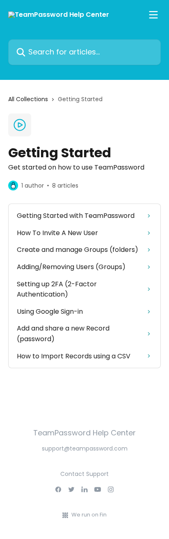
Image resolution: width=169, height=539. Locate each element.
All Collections (28, 99)
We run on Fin (89, 515)
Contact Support (84, 474)
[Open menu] (153, 15)
